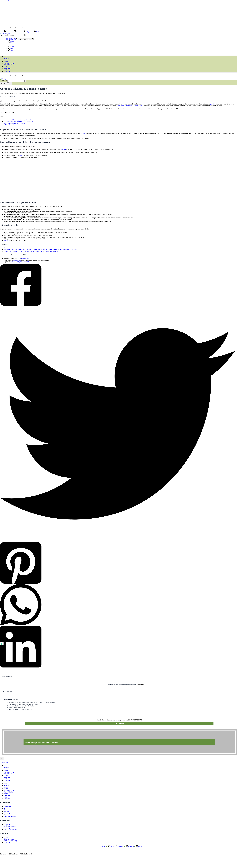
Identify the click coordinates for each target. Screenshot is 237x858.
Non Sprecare (4, 762)
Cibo (11, 43)
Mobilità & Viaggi (9, 63)
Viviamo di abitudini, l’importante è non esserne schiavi (122, 684)
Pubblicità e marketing (10, 840)
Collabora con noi (9, 839)
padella (212, 104)
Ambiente (6, 58)
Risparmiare (7, 68)
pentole (11, 109)
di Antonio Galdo (7, 676)
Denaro (12, 45)
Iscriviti (119, 723)
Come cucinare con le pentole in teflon (15, 123)
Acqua (12, 41)
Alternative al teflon (10, 125)
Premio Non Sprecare (10, 816)
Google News (17, 260)
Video (5, 815)
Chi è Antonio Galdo (10, 826)
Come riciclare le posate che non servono (16, 248)
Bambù (6, 240)
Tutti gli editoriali (7, 691)
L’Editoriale (7, 806)
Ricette (6, 66)
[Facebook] (117, 285)
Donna (6, 61)
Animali (6, 60)
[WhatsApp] (117, 605)
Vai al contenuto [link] (4, 1)
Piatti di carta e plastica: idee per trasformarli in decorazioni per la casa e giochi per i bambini (31, 251)
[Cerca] (25, 35)
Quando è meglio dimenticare (16, 707)
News (5, 56)
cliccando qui (25, 258)
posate (64, 149)
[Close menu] (2, 758)
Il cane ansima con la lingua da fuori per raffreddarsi (22, 704)
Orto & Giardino (8, 65)
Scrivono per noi (8, 828)
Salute (11, 48)
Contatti (6, 837)
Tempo (12, 50)
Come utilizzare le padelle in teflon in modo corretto (19, 121)
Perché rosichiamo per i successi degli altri (19, 709)
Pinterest (26, 262)
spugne (21, 155)
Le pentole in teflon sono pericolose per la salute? (18, 120)
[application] (17, 39)
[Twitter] (117, 424)
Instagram (19, 262)
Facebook (13, 262)
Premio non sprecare (9, 728)
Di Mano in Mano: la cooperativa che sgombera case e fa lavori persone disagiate (31, 702)
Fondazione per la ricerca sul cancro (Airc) (129, 105)
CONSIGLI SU (11, 39)
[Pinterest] (117, 563)
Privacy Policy (8, 842)
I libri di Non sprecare (10, 829)
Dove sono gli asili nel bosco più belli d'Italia (20, 706)
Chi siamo (7, 824)
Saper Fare (7, 71)
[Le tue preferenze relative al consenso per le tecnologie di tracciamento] (2, 643)
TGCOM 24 (28, 28)
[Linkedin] (117, 647)
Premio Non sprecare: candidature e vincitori (41, 742)
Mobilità (6, 811)
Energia (12, 46)
